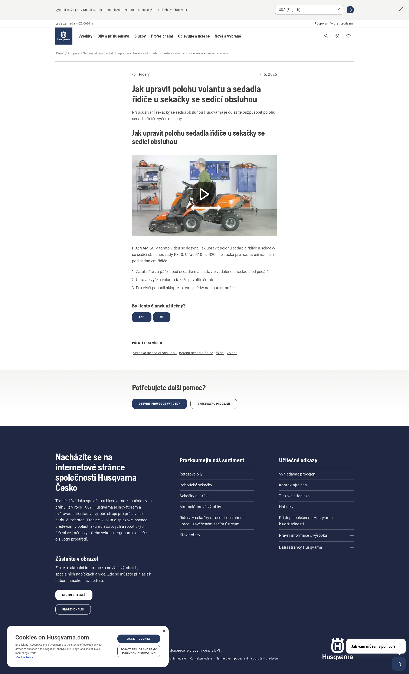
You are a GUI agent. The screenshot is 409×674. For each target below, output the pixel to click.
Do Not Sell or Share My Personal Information (139, 651)
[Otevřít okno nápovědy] (399, 664)
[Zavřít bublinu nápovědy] (400, 644)
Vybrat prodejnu (341, 23)
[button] (85, 36)
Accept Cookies (138, 638)
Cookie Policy (24, 657)
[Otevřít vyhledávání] (326, 36)
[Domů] (63, 36)
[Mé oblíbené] (348, 36)
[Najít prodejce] (337, 36)
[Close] (164, 631)
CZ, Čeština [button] (85, 23)
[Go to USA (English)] (350, 9)
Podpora (321, 23)
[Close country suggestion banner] (401, 8)
